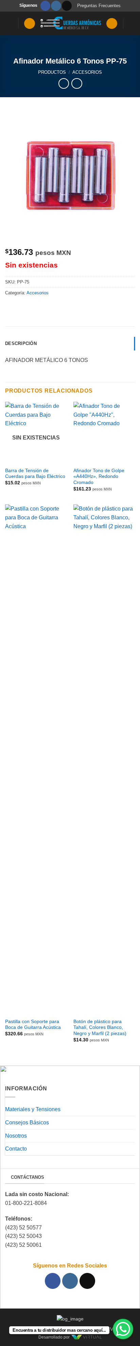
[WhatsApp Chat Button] (123, 1329)
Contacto (16, 1149)
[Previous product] (76, 83)
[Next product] (63, 83)
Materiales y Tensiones (32, 1109)
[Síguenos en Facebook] (45, 6)
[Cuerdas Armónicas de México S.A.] (70, 23)
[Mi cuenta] (111, 23)
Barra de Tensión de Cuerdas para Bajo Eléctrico (35, 473)
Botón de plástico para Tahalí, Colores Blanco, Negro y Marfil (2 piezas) (99, 1027)
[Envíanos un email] (67, 6)
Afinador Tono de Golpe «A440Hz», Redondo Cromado (98, 476)
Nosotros (16, 1136)
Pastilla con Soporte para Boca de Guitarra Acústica (33, 1024)
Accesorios (87, 72)
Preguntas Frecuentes (99, 5)
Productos (52, 72)
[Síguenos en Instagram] (56, 6)
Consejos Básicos (27, 1122)
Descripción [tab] (21, 343)
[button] (9, 23)
